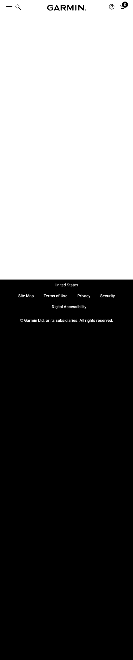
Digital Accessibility (69, 306)
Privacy (83, 296)
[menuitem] (18, 8)
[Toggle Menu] (3, 6)
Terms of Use (55, 296)
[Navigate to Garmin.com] (66, 8)
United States (66, 285)
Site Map (26, 296)
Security (107, 296)
